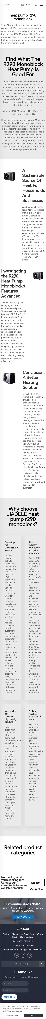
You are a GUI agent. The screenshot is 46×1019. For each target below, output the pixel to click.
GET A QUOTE (23, 917)
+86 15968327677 (36, 949)
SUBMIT (8, 997)
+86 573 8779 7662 (24, 941)
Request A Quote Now (36, 883)
